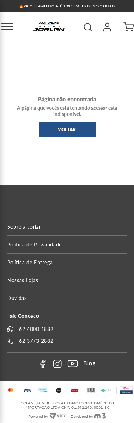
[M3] (100, 416)
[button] (7, 27)
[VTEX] (57, 416)
